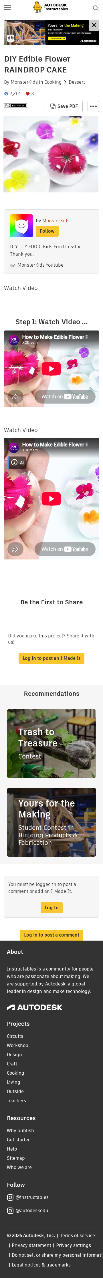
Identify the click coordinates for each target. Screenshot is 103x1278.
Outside (15, 1091)
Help (12, 1149)
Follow (47, 231)
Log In (52, 907)
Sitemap (16, 1158)
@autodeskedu (31, 1210)
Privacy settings (73, 1245)
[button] (7, 8)
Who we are (19, 1167)
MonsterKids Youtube (40, 265)
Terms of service (77, 1235)
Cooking (53, 82)
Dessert (77, 82)
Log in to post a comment (51, 935)
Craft (12, 1064)
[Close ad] (94, 25)
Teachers (16, 1100)
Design (14, 1054)
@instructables (32, 1197)
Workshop (17, 1045)
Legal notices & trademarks (41, 1265)
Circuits (15, 1036)
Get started (19, 1139)
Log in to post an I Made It (51, 658)
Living (13, 1082)
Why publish (20, 1130)
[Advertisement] (51, 32)
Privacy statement (31, 1245)
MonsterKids (24, 82)
